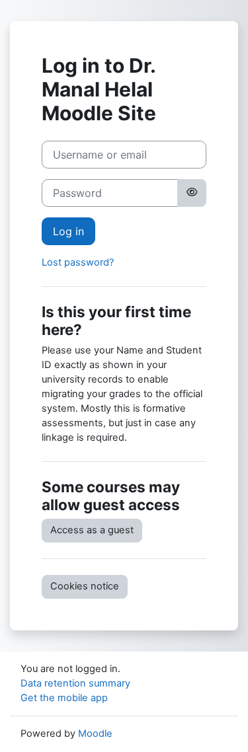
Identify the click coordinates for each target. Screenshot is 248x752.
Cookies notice (84, 586)
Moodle (95, 733)
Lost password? (78, 262)
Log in (68, 231)
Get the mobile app (64, 698)
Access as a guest (92, 530)
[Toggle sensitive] (191, 193)
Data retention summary (75, 683)
